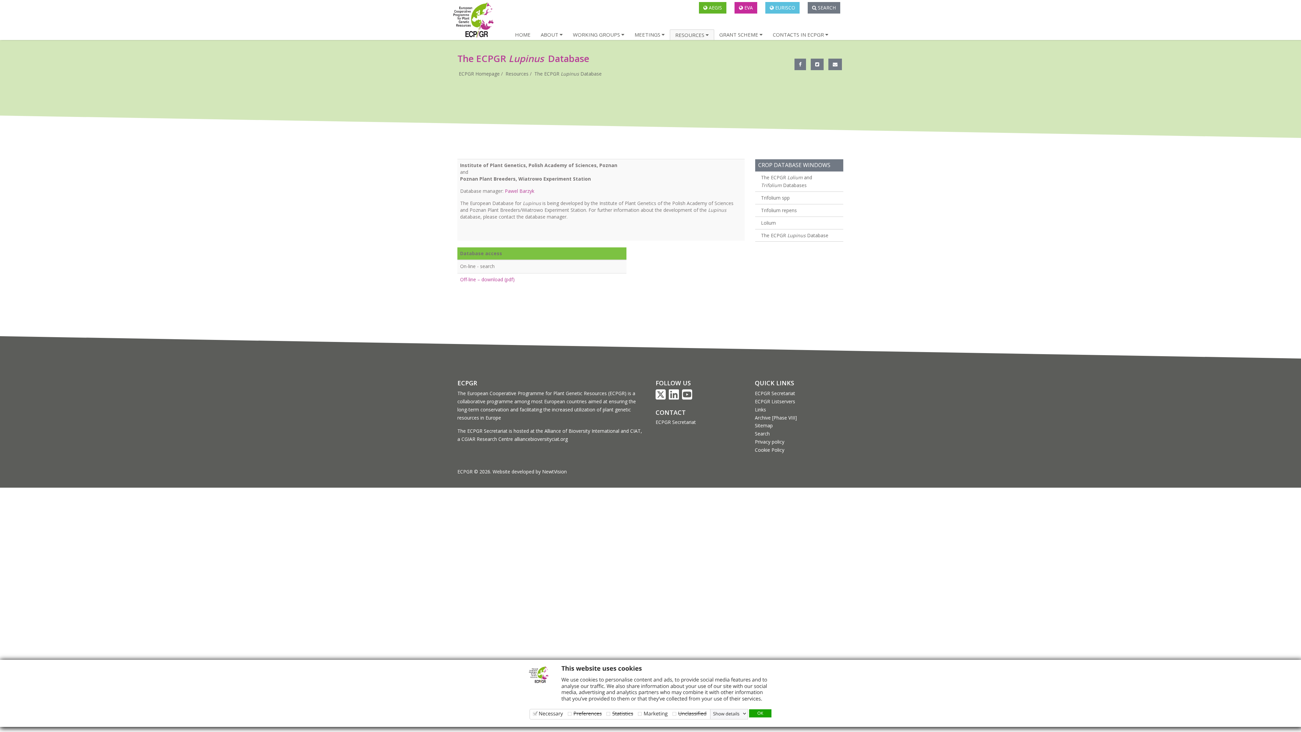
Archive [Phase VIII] (776, 417)
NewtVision (554, 471)
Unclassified (692, 713)
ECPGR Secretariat (676, 422)
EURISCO (784, 7)
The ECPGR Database (568, 73)
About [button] (550, 34)
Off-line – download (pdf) (487, 279)
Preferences (588, 713)
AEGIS (714, 7)
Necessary (551, 713)
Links (760, 409)
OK (760, 713)
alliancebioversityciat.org (541, 439)
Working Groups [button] (597, 34)
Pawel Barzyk (519, 191)
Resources (517, 73)
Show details (726, 713)
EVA (748, 7)
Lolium (768, 223)
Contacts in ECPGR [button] (799, 34)
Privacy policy (769, 442)
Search (826, 7)
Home (523, 34)
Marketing (656, 713)
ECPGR (467, 383)
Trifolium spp (775, 198)
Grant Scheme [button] (739, 34)
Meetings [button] (648, 34)
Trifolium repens (779, 210)
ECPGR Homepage (479, 73)
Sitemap (764, 425)
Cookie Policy (769, 450)
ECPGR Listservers (775, 401)
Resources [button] (690, 35)
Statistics (622, 713)
